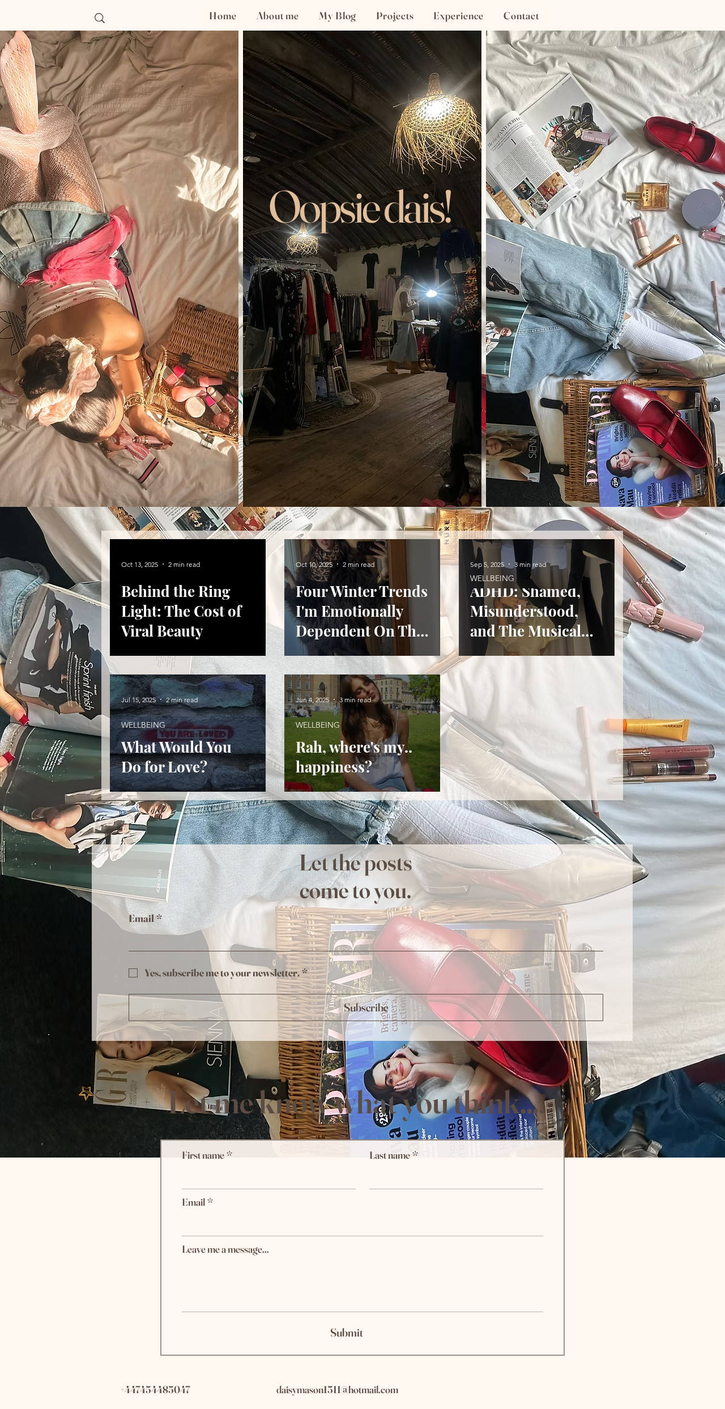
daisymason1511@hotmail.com (337, 1389)
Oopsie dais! (359, 206)
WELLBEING (492, 578)
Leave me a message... (225, 1249)
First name (207, 1155)
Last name (393, 1155)
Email (145, 918)
